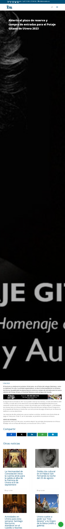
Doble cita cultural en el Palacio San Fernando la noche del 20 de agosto (47, 470)
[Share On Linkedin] (32, 434)
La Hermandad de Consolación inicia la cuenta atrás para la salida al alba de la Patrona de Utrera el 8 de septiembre (15, 470)
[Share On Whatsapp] (42, 434)
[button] (60, 524)
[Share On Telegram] (53, 434)
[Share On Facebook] (11, 434)
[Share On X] (21, 434)
